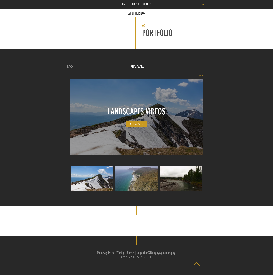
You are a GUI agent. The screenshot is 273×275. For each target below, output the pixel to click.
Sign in (200, 75)
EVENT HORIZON (136, 13)
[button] (202, 4)
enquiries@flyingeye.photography (156, 253)
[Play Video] (92, 178)
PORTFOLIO (157, 33)
